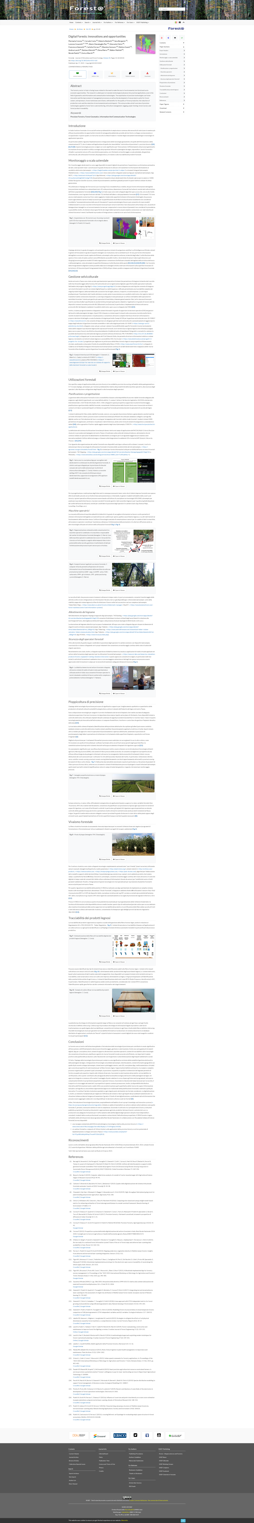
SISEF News (162, 1457)
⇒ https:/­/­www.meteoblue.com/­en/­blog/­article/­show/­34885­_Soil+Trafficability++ (102, 454)
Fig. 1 (100, 192)
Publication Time (104, 1461)
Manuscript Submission (136, 1461)
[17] (70, 410)
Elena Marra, (104, 50)
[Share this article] (168, 37)
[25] (76, 441)
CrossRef (76, 1172)
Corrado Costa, (91, 41)
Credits (101, 1471)
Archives (80, 29)
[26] (92, 192)
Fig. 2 (117, 349)
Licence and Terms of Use (107, 1464)
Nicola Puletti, (75, 53)
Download (163, 108)
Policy (101, 1457)
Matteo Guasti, (125, 47)
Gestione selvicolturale (166, 61)
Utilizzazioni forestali (166, 65)
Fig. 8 (134, 829)
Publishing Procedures (136, 1454)
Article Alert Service (135, 1483)
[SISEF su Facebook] (147, 1436)
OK (183, 1521)
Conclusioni (163, 93)
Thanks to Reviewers (135, 1473)
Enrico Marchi (88, 53)
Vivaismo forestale (165, 86)
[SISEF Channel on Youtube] (159, 1436)
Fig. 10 (96, 971)
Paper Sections (165, 47)
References (163, 100)
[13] (77, 912)
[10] (96, 192)
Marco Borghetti (129, 1509)
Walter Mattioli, (117, 50)
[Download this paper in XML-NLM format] (182, 37)
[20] (153, 144)
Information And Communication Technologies (118, 117)
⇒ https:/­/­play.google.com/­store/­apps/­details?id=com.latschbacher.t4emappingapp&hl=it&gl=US (118, 452)
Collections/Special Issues (77, 1464)
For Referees (119, 22)
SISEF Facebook (164, 1471)
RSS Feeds (132, 1486)
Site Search (72, 1477)
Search (87, 22)
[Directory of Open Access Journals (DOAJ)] (79, 1436)
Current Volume (74, 1454)
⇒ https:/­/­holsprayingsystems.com (106, 871)
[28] (143, 263)
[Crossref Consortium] (100, 1436)
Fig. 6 (135, 662)
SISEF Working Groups (166, 1464)
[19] (79, 441)
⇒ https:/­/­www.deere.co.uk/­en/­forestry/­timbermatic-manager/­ (102, 605)
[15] (70, 271)
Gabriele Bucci (126, 1512)
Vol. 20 (88, 29)
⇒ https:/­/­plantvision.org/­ (116, 869)
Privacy (101, 1467)
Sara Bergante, (121, 41)
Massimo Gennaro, (110, 47)
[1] (135, 263)
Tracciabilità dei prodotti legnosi (169, 90)
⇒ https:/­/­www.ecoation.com (84, 871)
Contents (78, 22)
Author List (72, 1480)
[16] (73, 271)
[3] (132, 1099)
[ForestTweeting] (135, 1436)
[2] (77, 737)
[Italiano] (176, 22)
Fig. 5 (99, 449)
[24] (137, 263)
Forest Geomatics (92, 117)
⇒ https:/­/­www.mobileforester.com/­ (91, 173)
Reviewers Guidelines (135, 1470)
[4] (136, 816)
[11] (85, 1036)
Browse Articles (74, 1461)
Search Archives (74, 1473)
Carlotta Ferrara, (94, 47)
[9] (140, 263)
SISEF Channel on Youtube (167, 1474)
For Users (130, 22)
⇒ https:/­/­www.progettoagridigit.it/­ (103, 286)
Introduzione (163, 54)
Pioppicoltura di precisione (167, 82)
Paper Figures (164, 104)
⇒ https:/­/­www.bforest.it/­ (77, 321)
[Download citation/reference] (175, 37)
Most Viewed (73, 1484)
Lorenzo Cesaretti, (78, 44)
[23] (77, 723)
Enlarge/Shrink (105, 243)
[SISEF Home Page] (175, 1436)
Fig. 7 (93, 762)
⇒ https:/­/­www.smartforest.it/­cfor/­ (131, 344)
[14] (132, 263)
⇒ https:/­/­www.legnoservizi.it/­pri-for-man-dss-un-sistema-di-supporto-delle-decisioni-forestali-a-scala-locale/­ (89, 362)
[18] (74, 424)
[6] (69, 147)
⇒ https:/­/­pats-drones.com (127, 871)
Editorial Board (103, 1454)
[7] (72, 147)
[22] (133, 307)
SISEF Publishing (142, 22)
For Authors (108, 22)
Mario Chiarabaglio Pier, (99, 44)
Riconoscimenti (164, 97)
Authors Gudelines (135, 1457)
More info (124, 1520)
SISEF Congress (164, 1467)
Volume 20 (106, 58)
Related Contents (165, 112)
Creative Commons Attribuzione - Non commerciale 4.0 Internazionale (148, 1500)
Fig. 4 (117, 524)
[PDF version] (161, 37)
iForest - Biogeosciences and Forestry (170, 1454)
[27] (137, 194)
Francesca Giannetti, (77, 47)
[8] (74, 147)
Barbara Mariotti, (90, 50)
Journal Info (96, 22)
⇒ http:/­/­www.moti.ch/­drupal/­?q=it (84, 175)
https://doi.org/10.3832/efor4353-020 (84, 60)
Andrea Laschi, (75, 50)
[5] (129, 263)
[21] (141, 745)
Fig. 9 (109, 925)
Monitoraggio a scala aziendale (169, 57)
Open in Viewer (120, 243)
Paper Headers (164, 50)
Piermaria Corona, (76, 41)
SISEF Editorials (164, 1461)
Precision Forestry (77, 117)
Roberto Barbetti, (106, 41)
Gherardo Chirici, (117, 44)
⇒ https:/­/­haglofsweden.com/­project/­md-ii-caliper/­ (108, 170)
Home (71, 22)
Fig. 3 (113, 524)
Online (75, 1332)
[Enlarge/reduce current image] (133, 228)
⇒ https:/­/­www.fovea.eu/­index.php (97, 634)
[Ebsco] (120, 1436)
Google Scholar (85, 1172)
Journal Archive (73, 1457)
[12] (70, 898)
